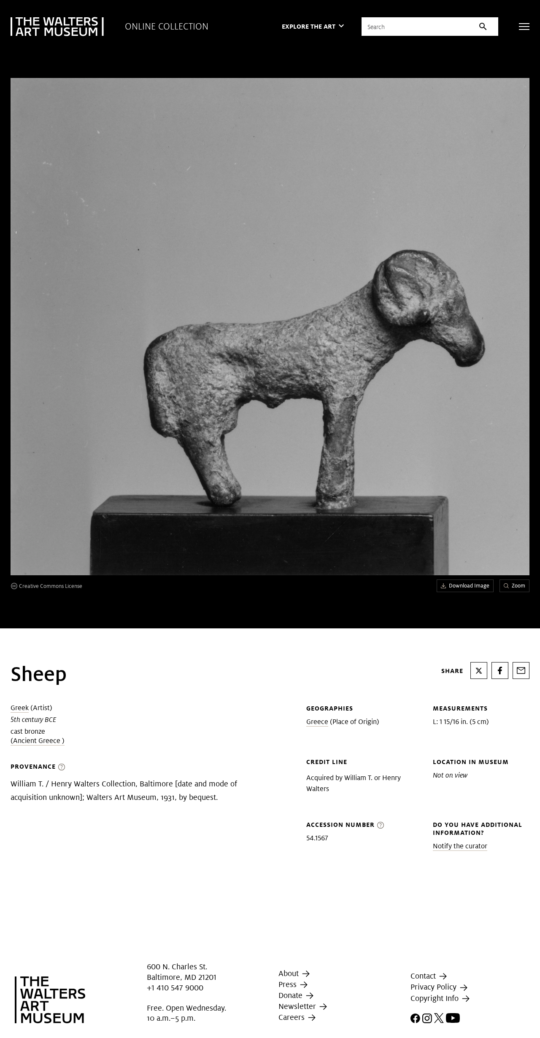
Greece (317, 721)
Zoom (518, 585)
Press (288, 984)
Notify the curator (460, 846)
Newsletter (298, 1006)
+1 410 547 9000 (175, 987)
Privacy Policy (434, 987)
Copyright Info (435, 998)
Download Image (469, 585)
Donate (291, 995)
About (289, 973)
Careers (292, 1017)
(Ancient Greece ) (38, 740)
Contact (424, 976)
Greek (20, 707)
